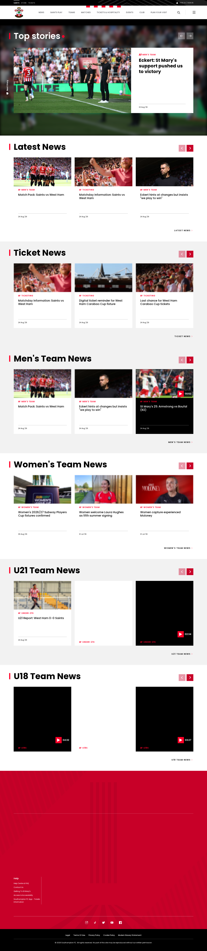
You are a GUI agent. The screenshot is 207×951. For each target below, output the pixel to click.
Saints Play (56, 12)
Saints (16, 3)
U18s (24, 747)
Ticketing (88, 189)
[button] (7, 93)
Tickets (31, 3)
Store (23, 3)
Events (129, 12)
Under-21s (27, 613)
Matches (86, 12)
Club (141, 12)
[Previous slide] (182, 148)
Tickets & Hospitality (108, 12)
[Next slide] (190, 148)
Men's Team (149, 54)
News (41, 12)
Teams (71, 12)
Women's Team (30, 507)
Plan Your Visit (159, 12)
